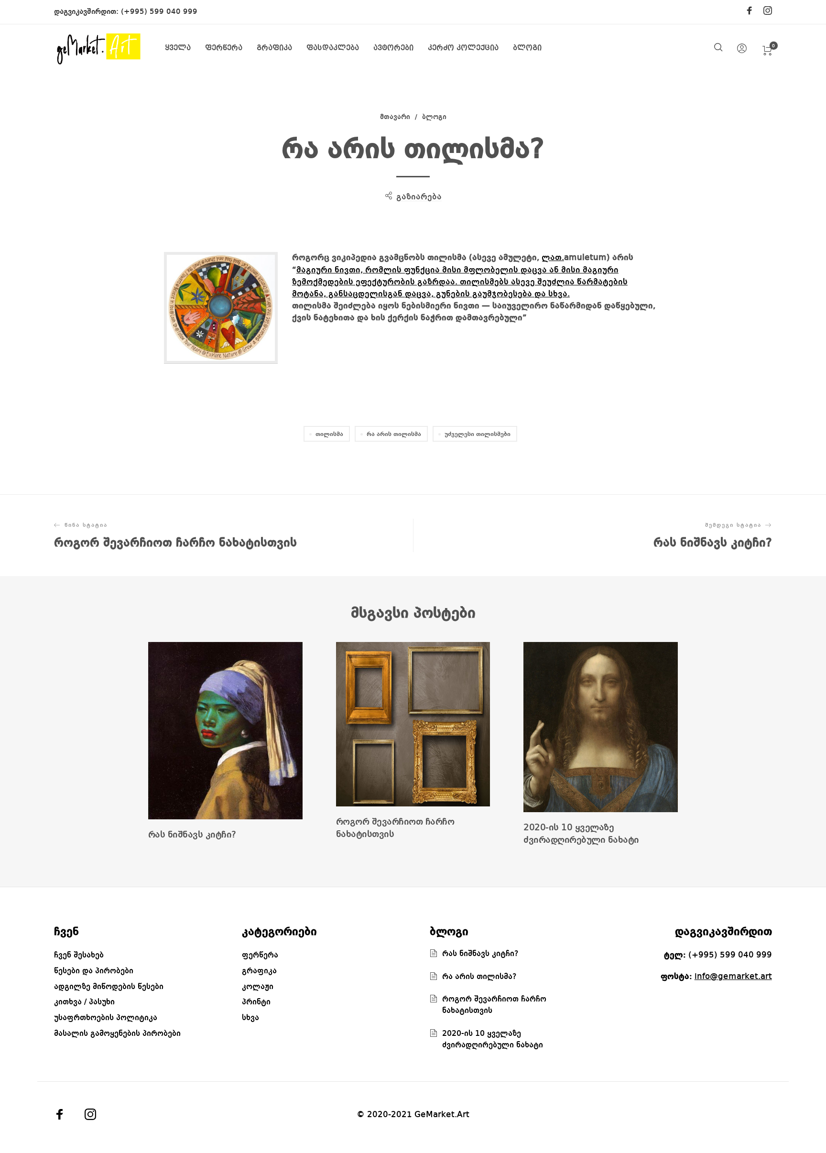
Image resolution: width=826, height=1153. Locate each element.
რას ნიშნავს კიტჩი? (192, 835)
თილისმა (329, 434)
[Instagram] (767, 11)
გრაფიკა (259, 971)
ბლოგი (434, 117)
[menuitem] (185, 48)
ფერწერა (260, 955)
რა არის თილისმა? (479, 977)
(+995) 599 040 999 (159, 12)
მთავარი (395, 117)
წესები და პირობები (93, 971)
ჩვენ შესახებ (79, 955)
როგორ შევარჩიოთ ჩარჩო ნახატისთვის (395, 828)
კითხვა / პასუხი (84, 1002)
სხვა (250, 1018)
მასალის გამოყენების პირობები (117, 1034)
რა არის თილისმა (394, 434)
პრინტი (256, 1002)
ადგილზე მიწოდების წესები (108, 987)
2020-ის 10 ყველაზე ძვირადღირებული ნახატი (581, 834)
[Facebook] (749, 11)
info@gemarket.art (733, 976)
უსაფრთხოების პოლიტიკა (105, 1018)
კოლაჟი (257, 987)
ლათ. (553, 257)
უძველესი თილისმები (478, 434)
